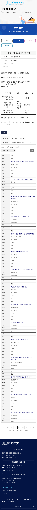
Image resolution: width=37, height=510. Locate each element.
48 (10, 430)
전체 (7, 41)
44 (23, 427)
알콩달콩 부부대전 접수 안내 (19, 142)
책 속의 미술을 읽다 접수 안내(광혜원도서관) (22, 234)
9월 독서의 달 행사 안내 (17, 322)
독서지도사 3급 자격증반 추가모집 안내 (21, 304)
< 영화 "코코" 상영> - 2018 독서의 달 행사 (22, 269)
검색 (31, 151)
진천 (18, 41)
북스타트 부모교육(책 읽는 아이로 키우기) (21, 377)
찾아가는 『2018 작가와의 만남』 (19, 340)
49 (13, 430)
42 (15, 427)
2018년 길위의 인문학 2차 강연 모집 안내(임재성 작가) (21, 358)
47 (34, 427)
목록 (4, 132)
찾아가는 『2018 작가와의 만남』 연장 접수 (22, 161)
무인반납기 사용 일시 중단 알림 (19, 287)
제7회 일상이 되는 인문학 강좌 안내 (20, 216)
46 (30, 427)
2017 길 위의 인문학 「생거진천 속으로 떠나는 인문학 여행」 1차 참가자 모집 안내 (19, 138)
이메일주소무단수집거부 (9, 490)
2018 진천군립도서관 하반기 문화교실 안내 (22, 412)
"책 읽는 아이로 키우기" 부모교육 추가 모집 (22, 179)
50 (17, 430)
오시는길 (4, 494)
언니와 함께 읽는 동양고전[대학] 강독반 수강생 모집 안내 (23, 197)
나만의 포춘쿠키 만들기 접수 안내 (19, 251)
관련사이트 (18, 506)
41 (11, 427)
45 (26, 427)
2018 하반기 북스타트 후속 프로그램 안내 (21, 394)
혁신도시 (6, 46)
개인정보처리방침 (7, 487)
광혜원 (30, 41)
